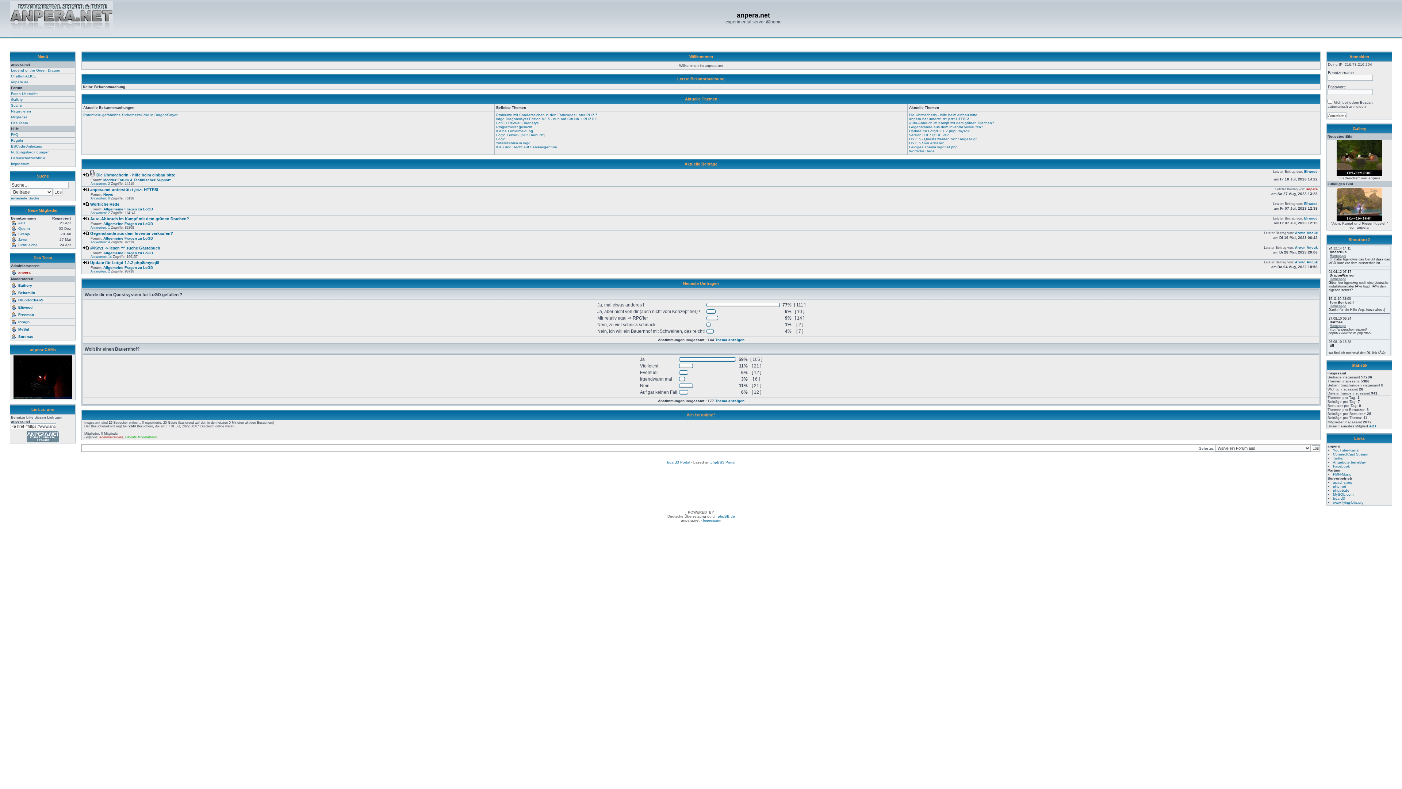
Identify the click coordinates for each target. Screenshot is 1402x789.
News (108, 195)
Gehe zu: (1207, 448)
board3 (1339, 498)
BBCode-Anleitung (26, 146)
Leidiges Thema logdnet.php (933, 147)
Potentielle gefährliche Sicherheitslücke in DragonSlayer (130, 115)
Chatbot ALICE (23, 76)
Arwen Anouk (1306, 233)
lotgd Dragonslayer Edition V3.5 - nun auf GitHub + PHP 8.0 (547, 119)
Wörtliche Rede (922, 151)
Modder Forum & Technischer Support (137, 180)
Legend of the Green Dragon (35, 70)
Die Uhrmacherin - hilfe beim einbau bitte (943, 115)
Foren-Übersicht (24, 94)
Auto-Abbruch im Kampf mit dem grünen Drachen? (951, 123)
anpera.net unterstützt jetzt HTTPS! (939, 119)
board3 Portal (678, 462)
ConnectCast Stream (1350, 454)
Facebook (1341, 466)
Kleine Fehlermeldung (514, 131)
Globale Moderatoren (141, 437)
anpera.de (19, 82)
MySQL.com (1343, 494)
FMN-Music (1342, 474)
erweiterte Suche (25, 198)
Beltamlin (26, 293)
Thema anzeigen (729, 340)
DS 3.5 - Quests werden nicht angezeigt (943, 139)
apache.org (1342, 482)
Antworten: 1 (100, 227)
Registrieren (21, 111)
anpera (24, 272)
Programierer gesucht (514, 127)
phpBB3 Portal (722, 462)
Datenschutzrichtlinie (28, 158)
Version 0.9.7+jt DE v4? (929, 135)
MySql (23, 329)
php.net (1339, 486)
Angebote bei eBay (1349, 462)
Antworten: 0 (100, 198)
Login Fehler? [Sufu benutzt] (520, 135)
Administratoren (111, 437)
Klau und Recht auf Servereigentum (526, 147)
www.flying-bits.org (1348, 502)
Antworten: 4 (100, 242)
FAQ (14, 135)
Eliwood (25, 307)
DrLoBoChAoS (30, 300)
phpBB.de (726, 516)
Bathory (25, 285)
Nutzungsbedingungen (30, 152)
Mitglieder (19, 117)
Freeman (26, 315)
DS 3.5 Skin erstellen (927, 143)
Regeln (17, 140)
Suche (16, 105)
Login (501, 139)
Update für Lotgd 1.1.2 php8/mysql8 (939, 131)
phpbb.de (1341, 490)
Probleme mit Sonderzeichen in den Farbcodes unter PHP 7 (546, 115)
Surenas (25, 337)
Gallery (17, 100)
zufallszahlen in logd (513, 143)
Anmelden (1359, 56)
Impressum (20, 164)
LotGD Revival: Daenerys (517, 123)
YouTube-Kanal (1346, 450)
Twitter (1338, 458)
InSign (24, 322)
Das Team (19, 123)
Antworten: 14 (101, 257)
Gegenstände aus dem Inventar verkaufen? (946, 127)
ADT (1372, 426)
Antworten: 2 (100, 184)
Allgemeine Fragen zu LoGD (128, 209)
